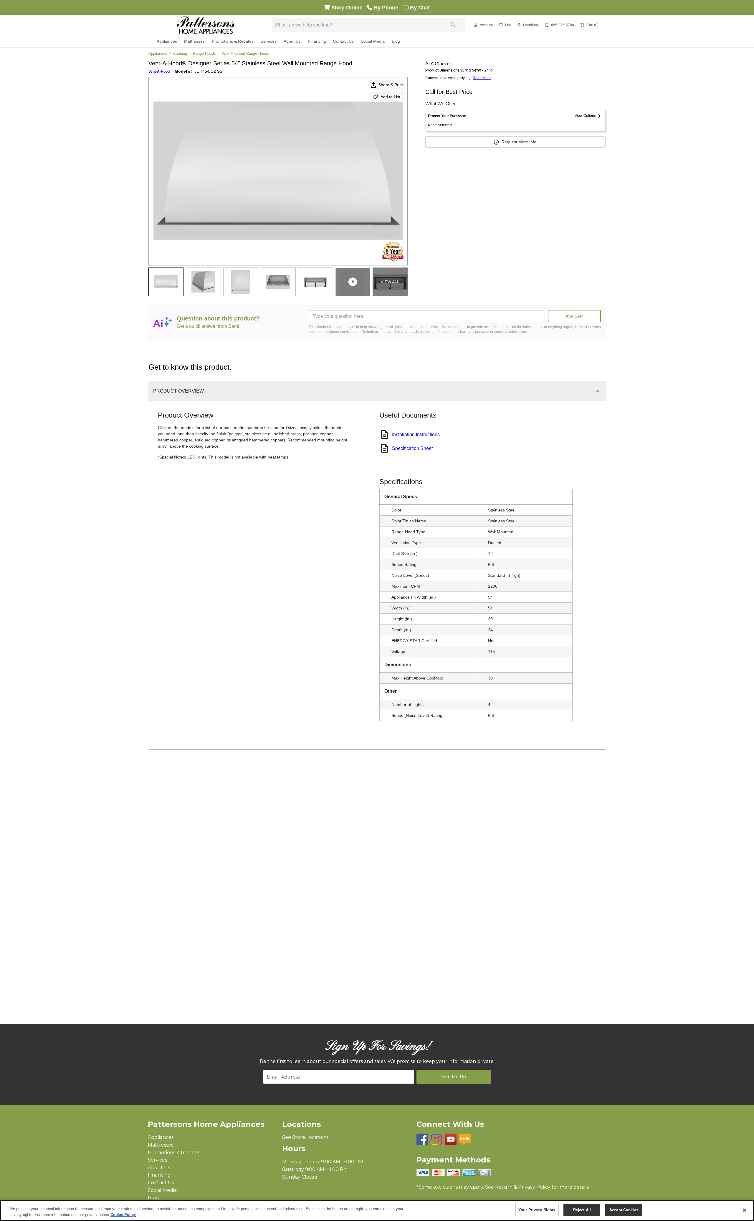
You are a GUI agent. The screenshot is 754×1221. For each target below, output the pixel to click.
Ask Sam (574, 316)
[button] (475, 25)
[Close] (744, 1210)
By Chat (419, 8)
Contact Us (343, 41)
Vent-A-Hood (159, 71)
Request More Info (519, 141)
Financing (317, 41)
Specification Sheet (412, 448)
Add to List (390, 96)
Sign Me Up (453, 1076)
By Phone (387, 8)
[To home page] (206, 25)
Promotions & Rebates (233, 41)
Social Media (373, 41)
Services (269, 41)
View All (390, 282)
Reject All (582, 1210)
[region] (377, 1210)
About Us (292, 41)
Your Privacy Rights (536, 1210)
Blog (396, 41)
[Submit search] (453, 25)
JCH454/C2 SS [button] (208, 71)
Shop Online (348, 8)
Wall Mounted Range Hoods (245, 53)
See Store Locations (305, 1137)
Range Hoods (204, 53)
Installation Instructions (416, 434)
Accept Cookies (623, 1210)
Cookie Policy (123, 1214)
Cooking (180, 53)
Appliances (167, 41)
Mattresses (194, 41)
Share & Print (390, 84)
